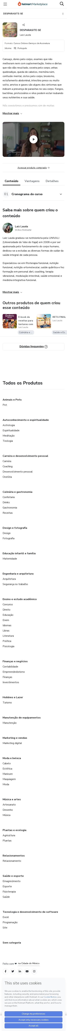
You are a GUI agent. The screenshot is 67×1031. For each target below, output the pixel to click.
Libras (6, 630)
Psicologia (8, 646)
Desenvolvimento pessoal (18, 471)
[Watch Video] (33, 139)
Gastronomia (10, 507)
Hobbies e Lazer (13, 697)
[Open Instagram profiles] (34, 971)
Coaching (8, 466)
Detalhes (52, 181)
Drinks (6, 502)
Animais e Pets (12, 400)
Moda (6, 784)
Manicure (8, 774)
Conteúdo (11, 181)
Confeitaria (9, 497)
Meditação (9, 435)
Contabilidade (10, 666)
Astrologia (9, 425)
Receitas (8, 513)
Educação (8, 615)
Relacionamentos (14, 855)
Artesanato (9, 804)
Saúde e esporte (13, 876)
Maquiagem (9, 779)
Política (7, 641)
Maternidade (10, 558)
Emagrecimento (11, 881)
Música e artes (12, 799)
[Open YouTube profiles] (27, 971)
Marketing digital (12, 743)
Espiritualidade (11, 430)
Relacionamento (12, 861)
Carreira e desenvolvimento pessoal (25, 456)
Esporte (7, 886)
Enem (6, 620)
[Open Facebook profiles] (5, 971)
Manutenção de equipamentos (22, 717)
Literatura (8, 636)
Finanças (7, 677)
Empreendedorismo (14, 672)
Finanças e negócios (15, 661)
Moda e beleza (12, 758)
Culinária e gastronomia (17, 492)
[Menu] (5, 4)
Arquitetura (9, 579)
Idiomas (7, 625)
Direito (6, 610)
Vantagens (32, 181)
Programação (10, 922)
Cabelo (7, 763)
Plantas (7, 840)
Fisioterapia (9, 891)
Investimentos (11, 682)
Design (7, 533)
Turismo (7, 702)
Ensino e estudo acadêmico (20, 599)
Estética (7, 768)
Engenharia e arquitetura (18, 574)
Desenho (8, 810)
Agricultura (9, 835)
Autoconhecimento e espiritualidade (26, 420)
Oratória (7, 477)
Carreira (7, 461)
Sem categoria (12, 942)
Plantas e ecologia (14, 830)
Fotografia (8, 538)
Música (6, 815)
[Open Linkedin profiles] (19, 971)
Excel (6, 917)
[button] (30, 194)
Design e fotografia (15, 528)
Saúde (6, 897)
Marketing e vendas (15, 738)
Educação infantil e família (19, 553)
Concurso (8, 604)
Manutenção (10, 723)
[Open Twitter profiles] (12, 971)
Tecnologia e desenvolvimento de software (30, 912)
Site (5, 927)
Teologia (8, 441)
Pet (5, 405)
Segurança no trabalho (15, 584)
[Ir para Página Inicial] (32, 4)
